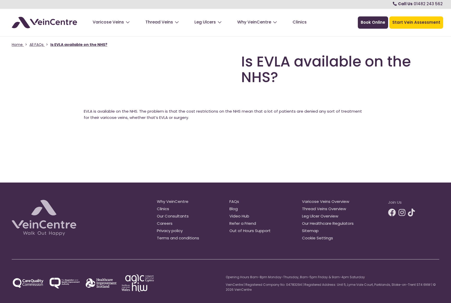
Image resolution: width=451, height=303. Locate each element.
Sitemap (310, 231)
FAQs (234, 202)
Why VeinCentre (254, 22)
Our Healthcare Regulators (328, 224)
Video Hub (239, 217)
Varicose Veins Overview (325, 202)
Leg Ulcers (205, 22)
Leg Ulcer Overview (320, 217)
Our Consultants (173, 217)
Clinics (300, 22)
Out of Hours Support (250, 231)
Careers (165, 224)
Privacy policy (170, 231)
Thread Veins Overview (324, 209)
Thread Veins (159, 22)
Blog (233, 209)
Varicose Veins (108, 22)
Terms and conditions (178, 238)
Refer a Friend (242, 224)
